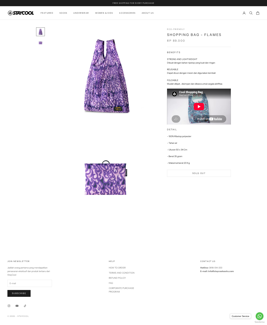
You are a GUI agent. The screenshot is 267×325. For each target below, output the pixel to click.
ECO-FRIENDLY (176, 29)
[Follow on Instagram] (9, 305)
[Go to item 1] (40, 31)
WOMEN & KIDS (104, 13)
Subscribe (19, 293)
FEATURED (47, 13)
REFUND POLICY (117, 278)
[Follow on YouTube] (17, 305)
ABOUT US (148, 13)
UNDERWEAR (81, 13)
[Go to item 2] (40, 43)
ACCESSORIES (127, 13)
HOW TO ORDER (117, 267)
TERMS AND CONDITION (121, 272)
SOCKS (63, 13)
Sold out (199, 173)
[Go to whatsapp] (259, 316)
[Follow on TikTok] (25, 305)
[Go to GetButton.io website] (260, 322)
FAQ (111, 283)
